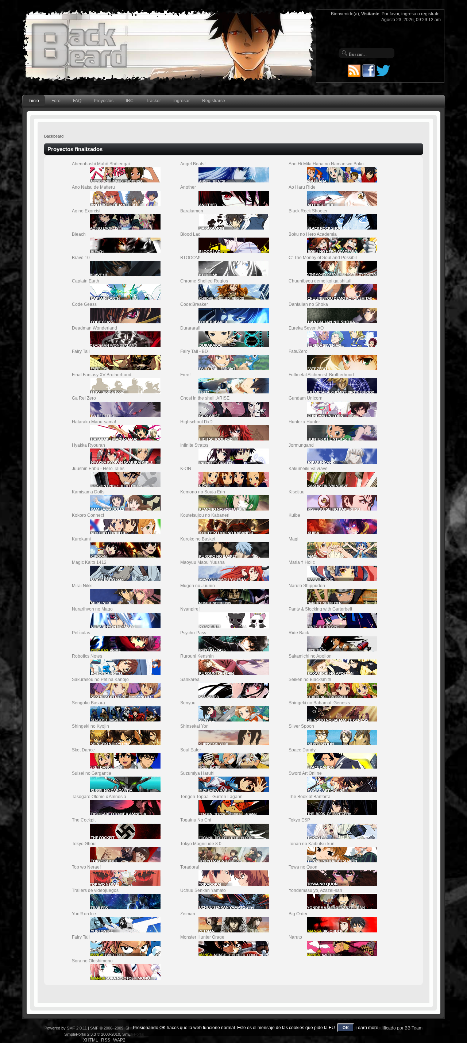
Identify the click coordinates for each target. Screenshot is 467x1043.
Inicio (33, 100)
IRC (130, 100)
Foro (56, 100)
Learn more (366, 1027)
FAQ (77, 100)
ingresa (408, 13)
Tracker (153, 100)
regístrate (430, 13)
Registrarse (213, 100)
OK (346, 1027)
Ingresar (181, 100)
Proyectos (103, 100)
